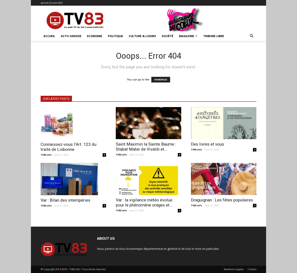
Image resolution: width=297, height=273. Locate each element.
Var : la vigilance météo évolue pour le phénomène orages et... (144, 202)
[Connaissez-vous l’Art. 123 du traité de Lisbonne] (73, 123)
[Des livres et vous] (223, 123)
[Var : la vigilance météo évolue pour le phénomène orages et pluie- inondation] (148, 179)
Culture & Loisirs (142, 36)
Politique (115, 36)
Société (167, 36)
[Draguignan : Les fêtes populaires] (223, 179)
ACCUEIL (49, 36)
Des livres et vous (207, 144)
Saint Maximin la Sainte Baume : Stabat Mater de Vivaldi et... (146, 147)
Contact (252, 269)
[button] (251, 36)
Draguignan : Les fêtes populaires (222, 200)
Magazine (186, 36)
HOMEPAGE (160, 79)
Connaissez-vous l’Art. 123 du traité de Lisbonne (68, 147)
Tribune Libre (213, 36)
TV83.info (46, 154)
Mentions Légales (234, 269)
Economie (94, 36)
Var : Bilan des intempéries (65, 200)
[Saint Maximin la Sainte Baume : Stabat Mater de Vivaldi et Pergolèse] (148, 123)
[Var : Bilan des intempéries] (73, 179)
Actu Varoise (71, 36)
